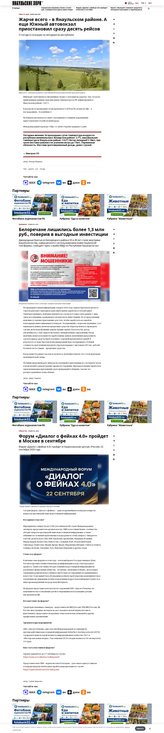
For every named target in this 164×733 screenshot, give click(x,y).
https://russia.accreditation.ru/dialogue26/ (41, 657)
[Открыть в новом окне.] (29, 182)
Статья (15, 8)
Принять (140, 728)
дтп (36, 169)
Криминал (23, 224)
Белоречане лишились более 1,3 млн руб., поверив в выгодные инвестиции (57, 9)
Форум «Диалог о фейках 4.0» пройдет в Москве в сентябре (91, 9)
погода (42, 169)
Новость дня (24, 14)
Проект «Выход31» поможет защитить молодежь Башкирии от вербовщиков (126, 9)
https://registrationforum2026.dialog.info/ (41, 669)
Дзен (137, 3)
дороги (31, 169)
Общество (23, 431)
